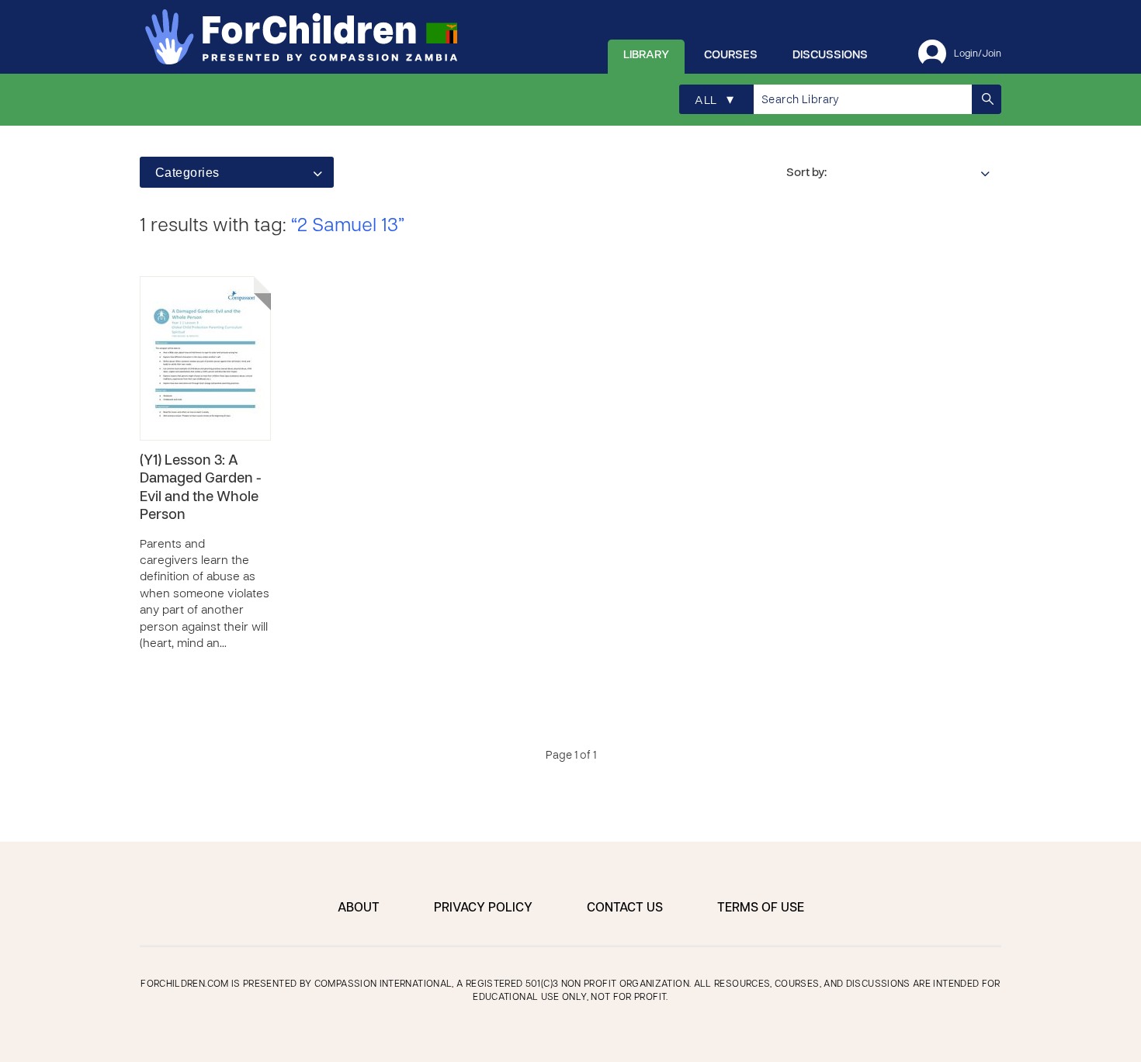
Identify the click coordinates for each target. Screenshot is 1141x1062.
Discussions (830, 55)
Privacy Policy (483, 908)
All (714, 100)
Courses (731, 55)
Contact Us (625, 908)
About (359, 908)
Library (646, 55)
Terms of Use (760, 908)
